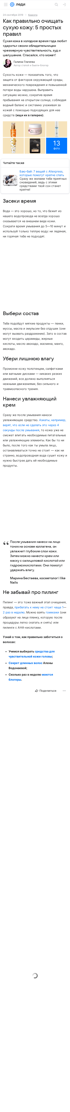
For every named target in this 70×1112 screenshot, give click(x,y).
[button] (13, 129)
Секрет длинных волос (25, 663)
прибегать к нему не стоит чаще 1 (39, 607)
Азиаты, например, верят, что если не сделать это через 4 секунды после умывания (34, 425)
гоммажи (52, 612)
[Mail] (12, 4)
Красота (32, 14)
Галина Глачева (24, 61)
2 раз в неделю (14, 612)
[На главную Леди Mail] (19, 4)
